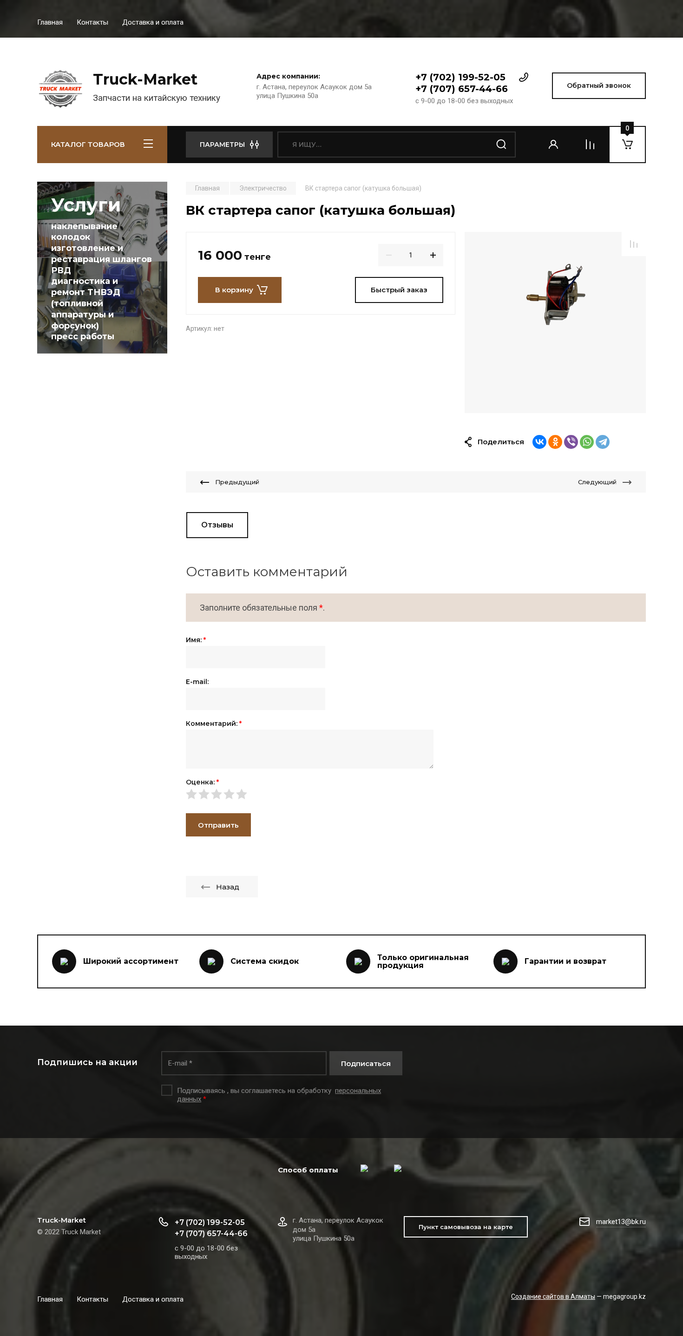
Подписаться (366, 1063)
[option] (555, 322)
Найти (502, 145)
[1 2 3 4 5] (416, 793)
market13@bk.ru (621, 1222)
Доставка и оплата (153, 22)
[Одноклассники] (555, 442)
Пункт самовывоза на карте (466, 1227)
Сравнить (634, 244)
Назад (227, 886)
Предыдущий (237, 482)
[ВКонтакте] (539, 442)
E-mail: (197, 682)
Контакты (92, 22)
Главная (50, 22)
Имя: (196, 640)
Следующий (597, 482)
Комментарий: (214, 723)
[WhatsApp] (587, 442)
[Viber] (571, 442)
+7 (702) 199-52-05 (460, 77)
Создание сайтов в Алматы (553, 1296)
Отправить (218, 825)
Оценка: (202, 782)
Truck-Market (145, 79)
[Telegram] (603, 442)
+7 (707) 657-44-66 (461, 88)
